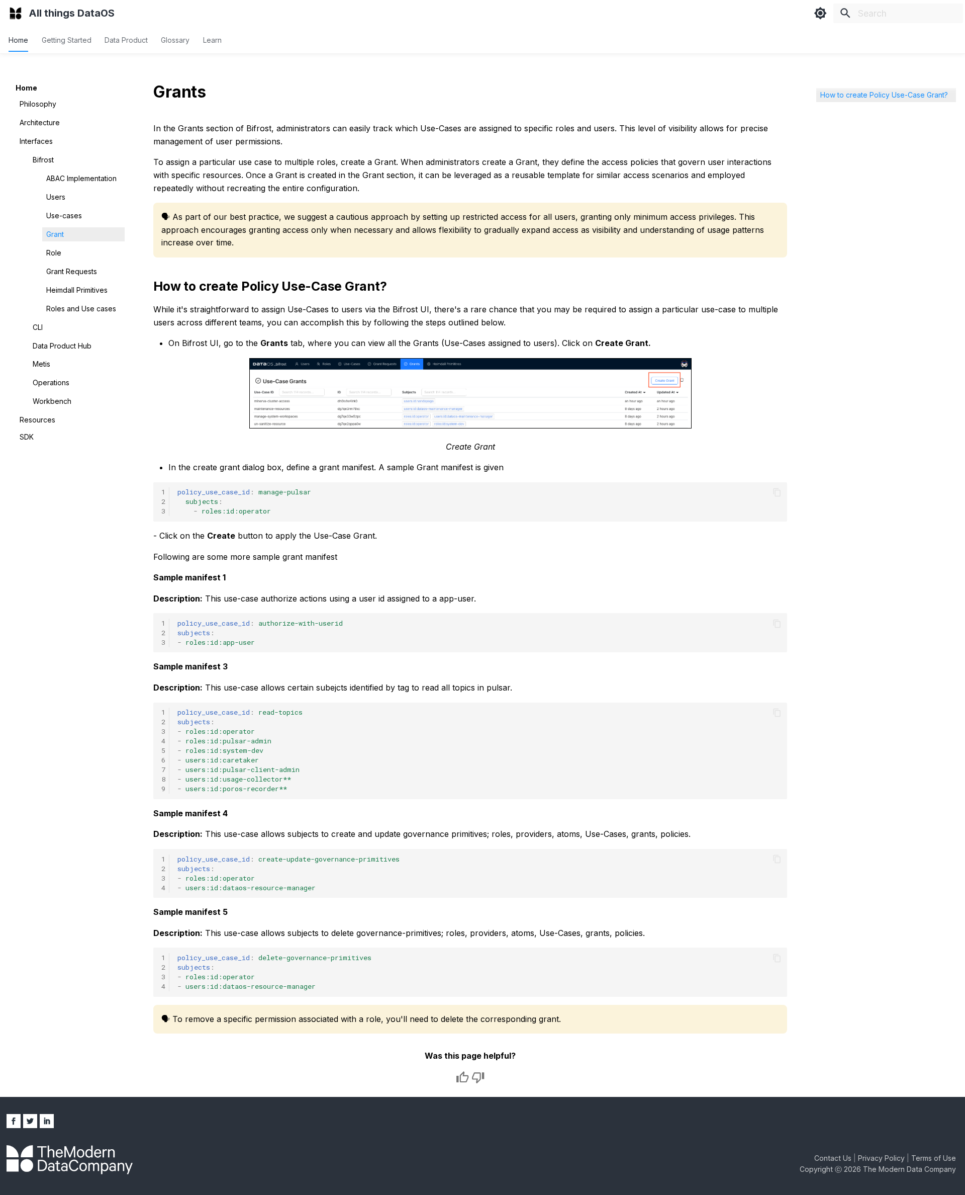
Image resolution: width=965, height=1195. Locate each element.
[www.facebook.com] (14, 1121)
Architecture (40, 122)
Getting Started (66, 39)
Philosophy (38, 104)
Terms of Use (933, 1158)
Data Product (126, 39)
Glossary (175, 39)
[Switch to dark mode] (820, 13)
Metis (41, 364)
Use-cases (64, 215)
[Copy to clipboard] (777, 492)
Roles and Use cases (81, 308)
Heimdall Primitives (77, 289)
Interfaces (36, 141)
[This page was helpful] (462, 1077)
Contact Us (833, 1158)
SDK (27, 437)
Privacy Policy (882, 1158)
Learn (212, 39)
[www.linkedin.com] (47, 1121)
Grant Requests (71, 271)
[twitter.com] (30, 1121)
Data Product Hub (62, 345)
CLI (38, 326)
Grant (55, 233)
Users (55, 197)
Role (53, 252)
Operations (51, 382)
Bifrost (43, 159)
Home (19, 39)
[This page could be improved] (478, 1077)
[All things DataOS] (16, 13)
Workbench (52, 401)
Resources (37, 419)
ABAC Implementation (81, 178)
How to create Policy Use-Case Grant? (884, 95)
